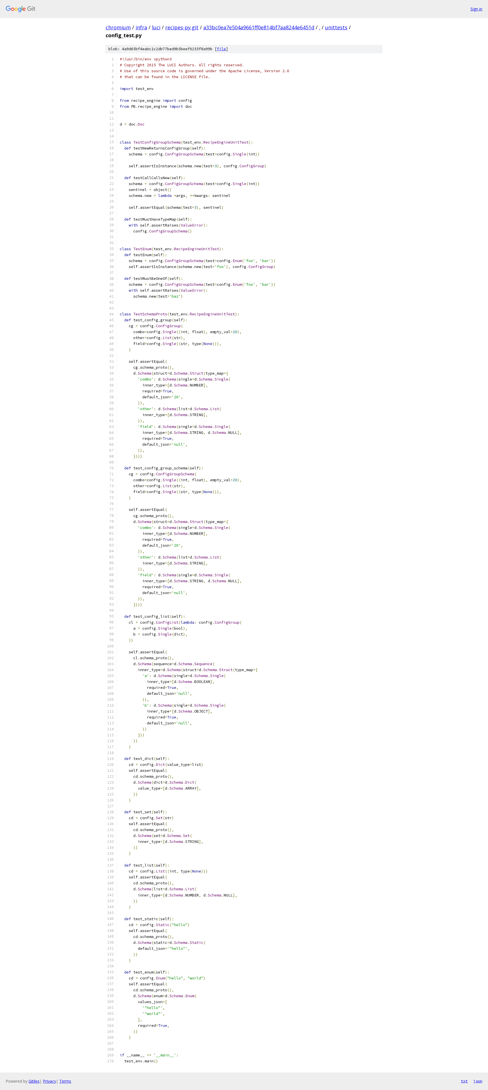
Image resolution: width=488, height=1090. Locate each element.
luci (156, 27)
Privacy (49, 1081)
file (221, 49)
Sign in (476, 9)
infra (141, 27)
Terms (65, 1081)
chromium (118, 27)
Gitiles (34, 1081)
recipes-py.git (182, 27)
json (477, 1081)
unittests (336, 27)
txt (464, 1081)
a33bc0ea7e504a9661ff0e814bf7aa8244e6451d (258, 27)
